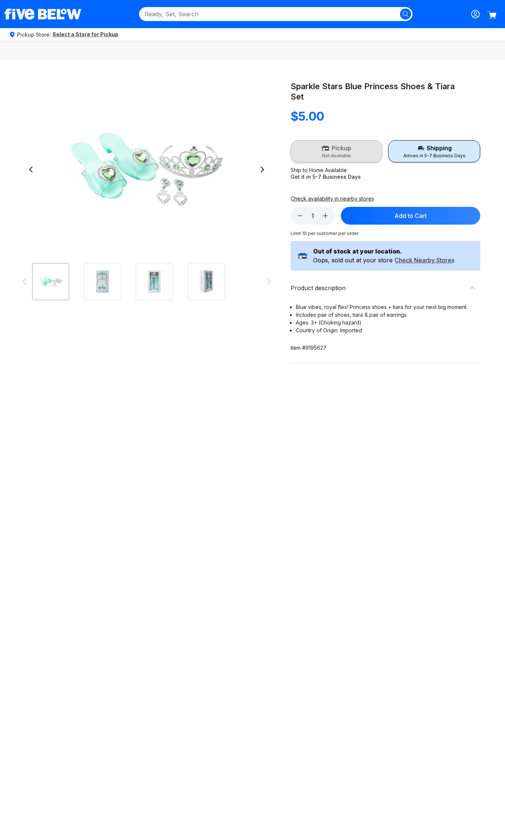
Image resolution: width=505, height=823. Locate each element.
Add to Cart (410, 215)
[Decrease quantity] (300, 216)
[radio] (337, 151)
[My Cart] (492, 15)
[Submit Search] (405, 14)
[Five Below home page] (42, 14)
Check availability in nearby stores (332, 199)
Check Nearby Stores (424, 260)
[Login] (475, 14)
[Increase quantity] (325, 216)
